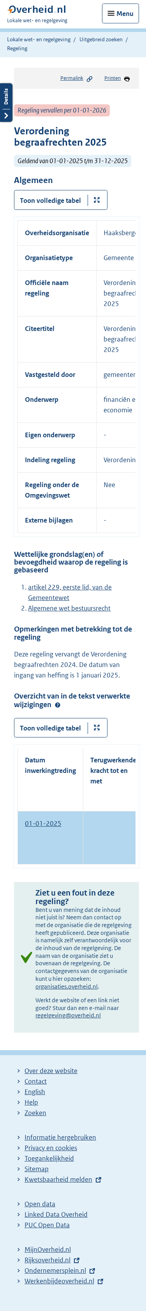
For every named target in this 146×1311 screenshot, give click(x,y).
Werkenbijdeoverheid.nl (59, 1281)
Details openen (6, 102)
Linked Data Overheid (56, 1214)
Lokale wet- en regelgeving (38, 39)
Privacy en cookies (51, 1148)
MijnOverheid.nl (48, 1249)
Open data (40, 1204)
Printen (112, 78)
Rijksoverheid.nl (47, 1260)
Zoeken (35, 1113)
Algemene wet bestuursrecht (69, 608)
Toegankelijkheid (49, 1158)
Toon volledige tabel (50, 200)
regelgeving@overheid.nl (68, 1015)
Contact (36, 1081)
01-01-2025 (43, 823)
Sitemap (37, 1169)
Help (31, 1102)
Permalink (71, 78)
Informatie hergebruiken (60, 1137)
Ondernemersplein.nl (55, 1270)
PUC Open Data (47, 1225)
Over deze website (51, 1070)
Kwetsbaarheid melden (58, 1179)
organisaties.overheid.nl (66, 986)
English (35, 1092)
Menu (125, 13)
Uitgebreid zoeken (101, 39)
